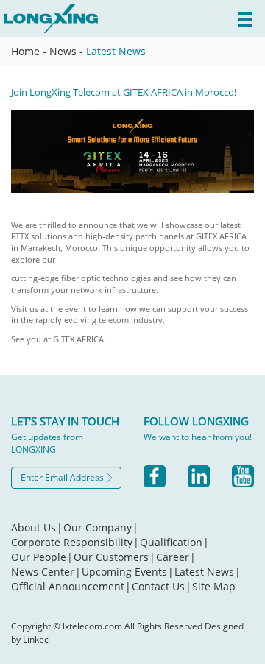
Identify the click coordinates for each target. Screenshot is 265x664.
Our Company (100, 527)
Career (176, 557)
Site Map (214, 586)
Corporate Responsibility (75, 542)
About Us (37, 527)
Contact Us (161, 586)
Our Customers (114, 557)
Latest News (116, 51)
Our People (42, 557)
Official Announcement (71, 586)
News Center (46, 572)
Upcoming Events (128, 572)
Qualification (174, 542)
